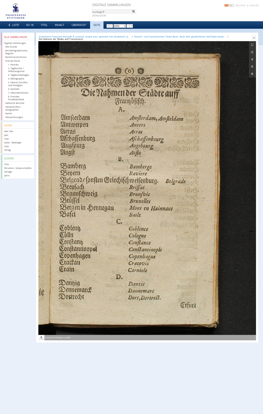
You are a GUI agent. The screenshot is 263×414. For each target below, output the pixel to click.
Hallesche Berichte (14, 103)
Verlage (8, 171)
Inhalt (59, 25)
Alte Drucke (11, 46)
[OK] (133, 11)
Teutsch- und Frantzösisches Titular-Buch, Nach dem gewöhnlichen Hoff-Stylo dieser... (180, 36)
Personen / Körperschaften (18, 168)
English (254, 5)
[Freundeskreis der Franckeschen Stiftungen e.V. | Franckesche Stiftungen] (24, 11)
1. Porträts (13, 64)
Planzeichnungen (14, 117)
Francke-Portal (12, 60)
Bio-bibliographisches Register (16, 52)
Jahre (7, 175)
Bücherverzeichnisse (15, 57)
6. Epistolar (13, 88)
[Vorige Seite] (111, 26)
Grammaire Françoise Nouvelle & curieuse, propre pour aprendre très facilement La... (84, 36)
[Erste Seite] (108, 26)
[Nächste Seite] (128, 26)
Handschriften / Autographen (13, 108)
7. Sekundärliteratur (18, 92)
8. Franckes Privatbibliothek (16, 98)
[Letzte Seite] (131, 26)
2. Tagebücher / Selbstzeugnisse (16, 70)
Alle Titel (8, 131)
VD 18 (29, 25)
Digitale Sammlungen (111, 5)
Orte (6, 146)
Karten (8, 113)
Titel (44, 25)
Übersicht (79, 25)
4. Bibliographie (16, 78)
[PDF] (252, 66)
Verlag (7, 150)
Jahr (6, 135)
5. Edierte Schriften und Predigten (18, 84)
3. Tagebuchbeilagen (18, 75)
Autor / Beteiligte (12, 142)
